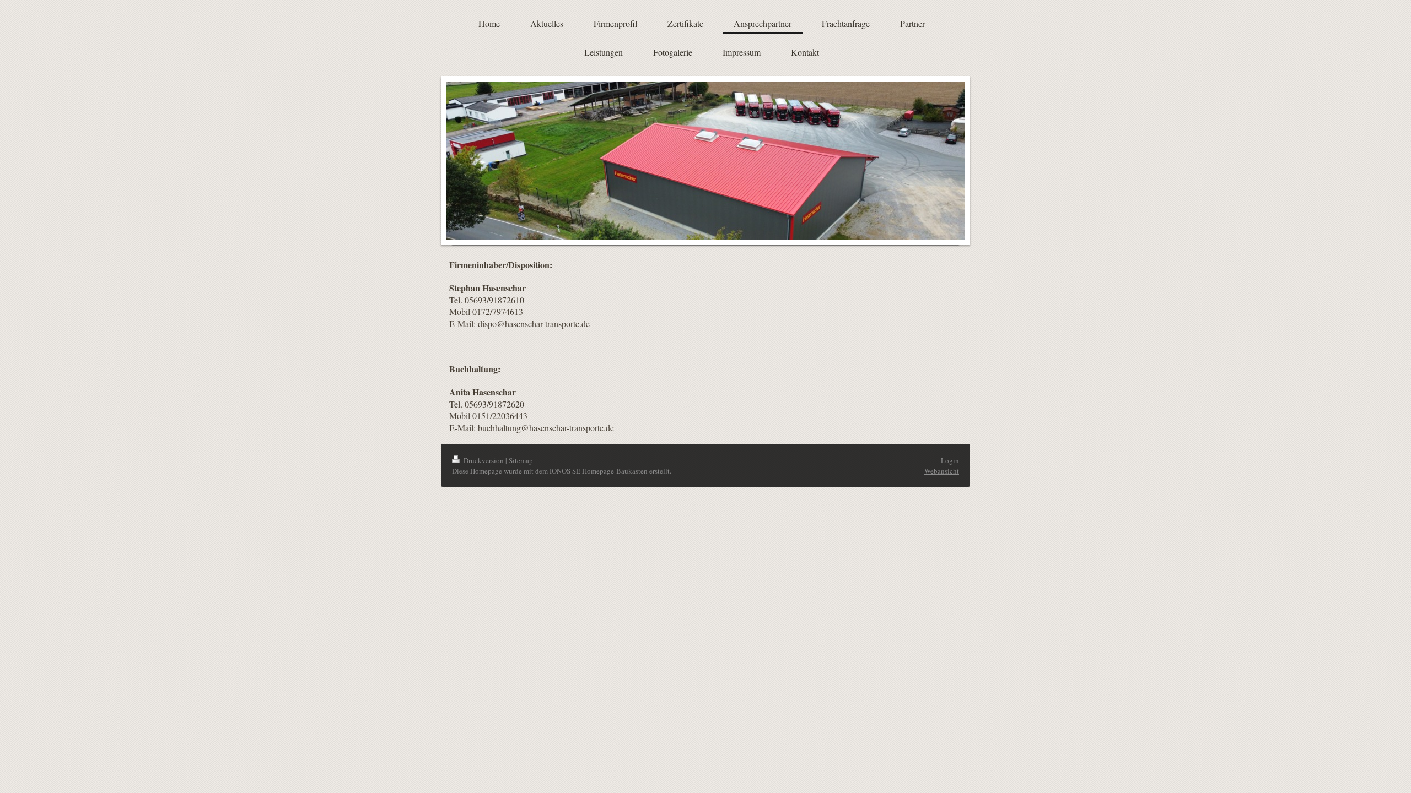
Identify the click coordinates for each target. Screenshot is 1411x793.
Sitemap (521, 460)
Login (950, 460)
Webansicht (941, 471)
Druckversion (483, 460)
